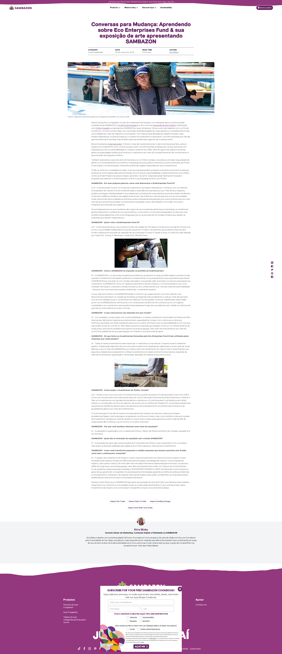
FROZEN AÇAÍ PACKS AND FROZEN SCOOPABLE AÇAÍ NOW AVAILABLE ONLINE (142, 2)
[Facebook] (272, 266)
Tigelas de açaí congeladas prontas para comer (74, 619)
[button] (141, 646)
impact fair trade (117, 501)
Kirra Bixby (174, 52)
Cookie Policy (195, 649)
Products (114, 7)
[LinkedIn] (272, 263)
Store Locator (265, 8)
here (142, 642)
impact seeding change (160, 501)
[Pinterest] (272, 273)
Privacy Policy (152, 638)
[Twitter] (272, 270)
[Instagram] (89, 648)
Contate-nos (201, 605)
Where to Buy (130, 7)
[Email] (272, 277)
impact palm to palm (137, 501)
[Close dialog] (179, 589)
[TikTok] (79, 648)
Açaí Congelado (70, 612)
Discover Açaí (148, 7)
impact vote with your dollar (140, 508)
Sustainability (166, 7)
